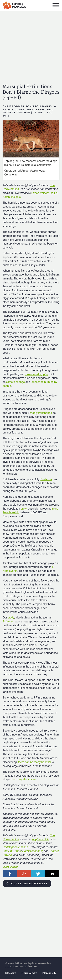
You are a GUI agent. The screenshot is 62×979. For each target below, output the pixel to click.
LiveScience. (10, 867)
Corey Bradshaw (32, 851)
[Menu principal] (56, 5)
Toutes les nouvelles (28, 883)
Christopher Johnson (15, 847)
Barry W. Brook (12, 851)
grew (24, 508)
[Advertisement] (31, 44)
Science (8, 621)
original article (40, 839)
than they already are (24, 779)
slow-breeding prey (36, 374)
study (11, 617)
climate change (15, 382)
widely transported (41, 413)
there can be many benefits (34, 762)
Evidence (46, 479)
